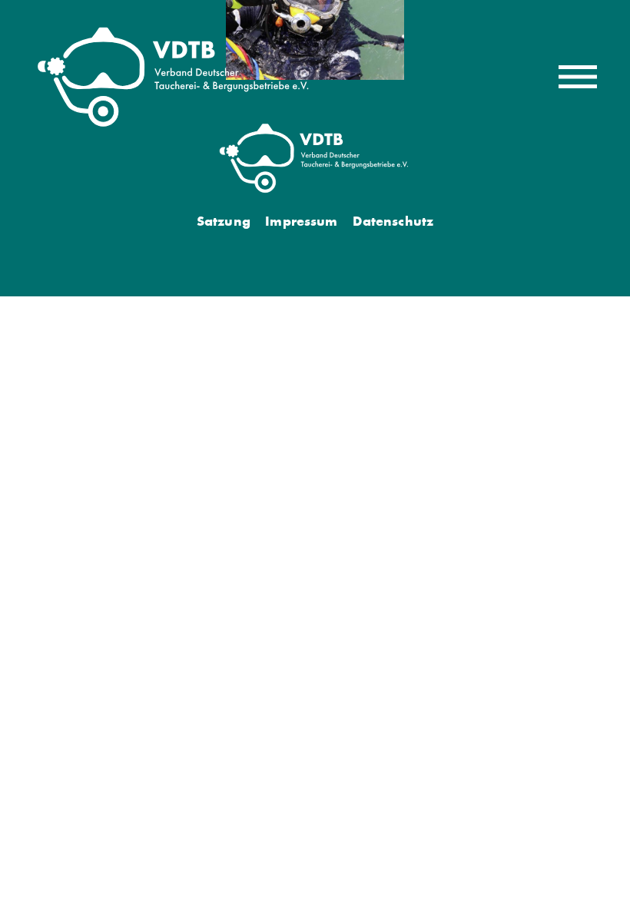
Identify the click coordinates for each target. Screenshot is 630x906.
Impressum (301, 221)
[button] (577, 77)
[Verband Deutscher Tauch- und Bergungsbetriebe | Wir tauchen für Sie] (175, 77)
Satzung (223, 221)
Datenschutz (393, 221)
